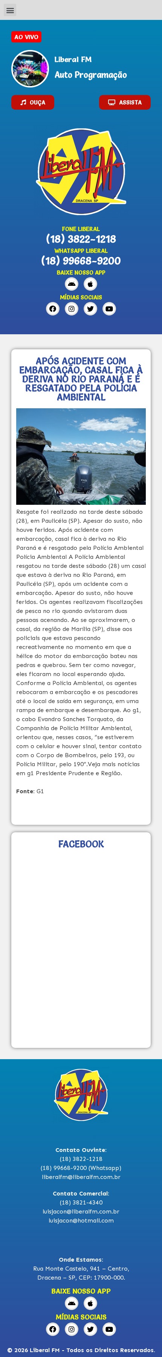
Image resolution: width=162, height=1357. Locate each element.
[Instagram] (71, 308)
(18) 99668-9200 (81, 260)
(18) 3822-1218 (81, 238)
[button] (10, 10)
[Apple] (90, 284)
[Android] (71, 284)
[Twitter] (90, 308)
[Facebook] (53, 308)
